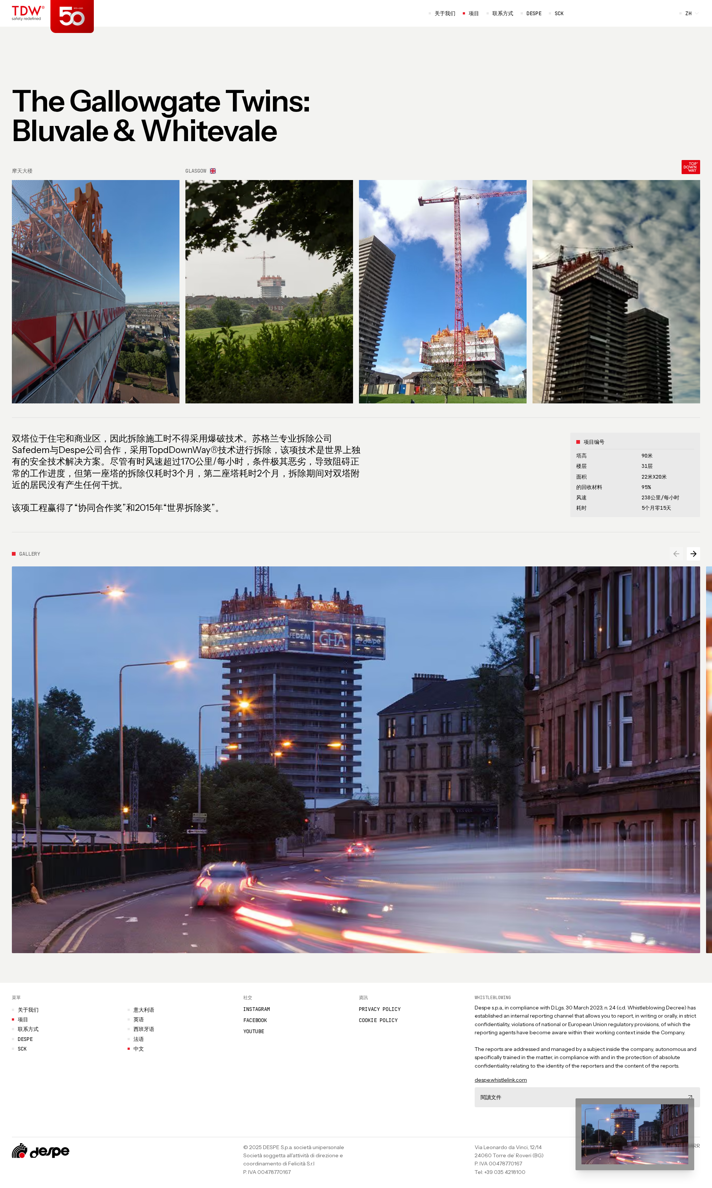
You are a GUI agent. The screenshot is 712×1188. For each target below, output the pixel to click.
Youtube (253, 1031)
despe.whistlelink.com (501, 1079)
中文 (139, 1048)
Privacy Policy (379, 1009)
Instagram (256, 1009)
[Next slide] (693, 553)
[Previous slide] (676, 553)
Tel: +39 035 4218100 (500, 1172)
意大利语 (144, 1009)
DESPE (534, 13)
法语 (139, 1039)
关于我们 (445, 13)
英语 (139, 1019)
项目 (474, 13)
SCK (556, 13)
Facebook (255, 1020)
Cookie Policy (378, 1020)
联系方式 (502, 13)
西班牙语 (144, 1029)
